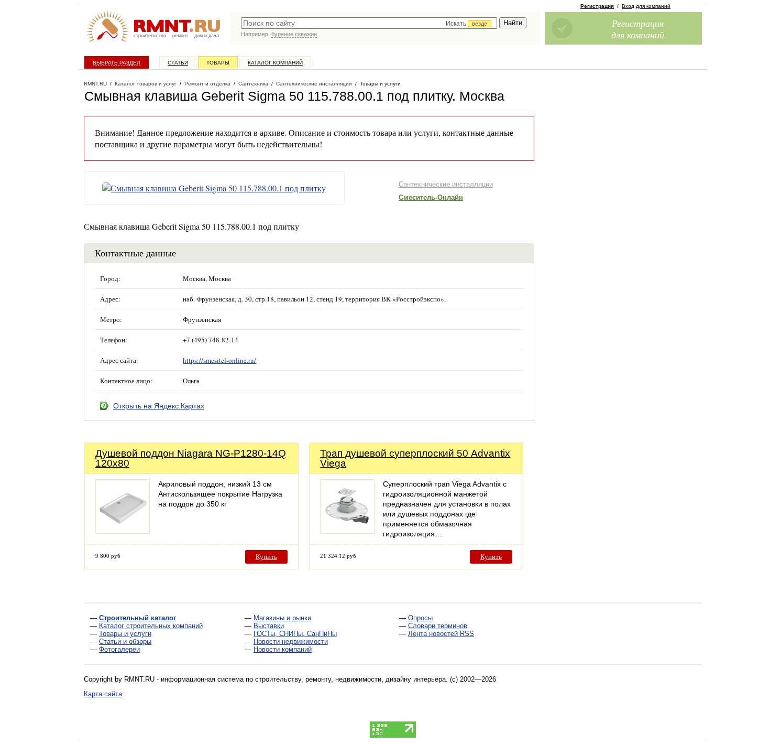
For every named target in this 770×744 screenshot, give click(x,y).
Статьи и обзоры (125, 641)
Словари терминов (437, 626)
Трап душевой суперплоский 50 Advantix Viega (415, 458)
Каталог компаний (275, 63)
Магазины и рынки (282, 618)
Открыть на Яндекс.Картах (158, 406)
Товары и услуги (125, 634)
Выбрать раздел (116, 63)
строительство (150, 35)
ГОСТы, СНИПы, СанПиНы (295, 634)
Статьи (178, 63)
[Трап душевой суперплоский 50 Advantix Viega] (347, 531)
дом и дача (206, 35)
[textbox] (369, 23)
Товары (217, 63)
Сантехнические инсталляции (446, 184)
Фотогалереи (119, 649)
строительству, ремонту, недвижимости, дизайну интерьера (350, 679)
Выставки (269, 626)
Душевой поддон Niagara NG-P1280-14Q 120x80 (190, 458)
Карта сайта (103, 694)
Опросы (420, 618)
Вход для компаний (646, 6)
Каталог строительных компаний (151, 626)
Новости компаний (283, 649)
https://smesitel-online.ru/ (219, 360)
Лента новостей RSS (441, 634)
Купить (266, 556)
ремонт (180, 35)
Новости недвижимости (291, 641)
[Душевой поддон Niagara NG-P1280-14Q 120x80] (122, 531)
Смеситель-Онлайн (431, 197)
